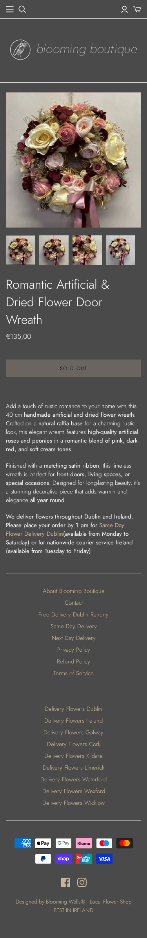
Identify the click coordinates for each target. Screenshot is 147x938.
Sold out (73, 368)
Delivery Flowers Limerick (73, 767)
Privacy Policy (73, 649)
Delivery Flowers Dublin (73, 709)
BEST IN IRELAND (73, 910)
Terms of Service (73, 673)
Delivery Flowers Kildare (73, 756)
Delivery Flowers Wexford (73, 791)
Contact (74, 602)
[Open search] (22, 9)
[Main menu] (10, 9)
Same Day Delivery (74, 626)
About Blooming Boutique (74, 591)
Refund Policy (73, 661)
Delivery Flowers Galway (73, 732)
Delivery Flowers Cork (73, 744)
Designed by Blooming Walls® (51, 901)
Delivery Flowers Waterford (73, 779)
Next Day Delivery (74, 638)
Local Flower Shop (111, 901)
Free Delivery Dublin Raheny (73, 614)
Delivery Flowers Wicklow (73, 803)
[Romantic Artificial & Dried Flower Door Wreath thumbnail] (20, 250)
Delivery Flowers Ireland (73, 720)
